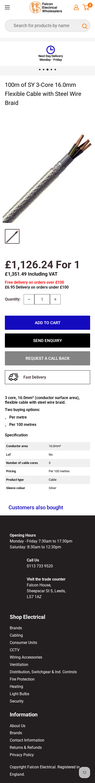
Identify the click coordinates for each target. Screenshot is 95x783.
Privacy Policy (22, 755)
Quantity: (12, 299)
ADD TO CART (47, 322)
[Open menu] (7, 7)
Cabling (16, 635)
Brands (16, 628)
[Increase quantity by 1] (55, 299)
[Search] (84, 26)
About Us (17, 725)
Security (17, 701)
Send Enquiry (47, 340)
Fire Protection (22, 679)
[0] (86, 7)
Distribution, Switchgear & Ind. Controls (43, 672)
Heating (16, 686)
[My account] (76, 7)
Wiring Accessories (26, 657)
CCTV (14, 650)
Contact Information (27, 740)
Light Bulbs (19, 694)
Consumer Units (23, 642)
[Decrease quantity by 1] (29, 299)
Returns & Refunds (26, 747)
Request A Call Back (48, 358)
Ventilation (19, 664)
